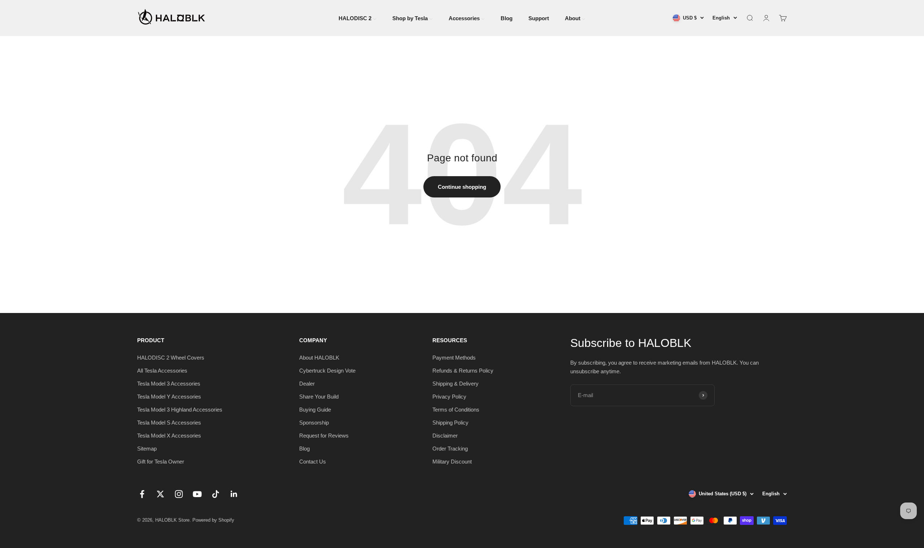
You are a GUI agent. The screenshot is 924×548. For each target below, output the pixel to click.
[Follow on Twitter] (160, 494)
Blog (304, 448)
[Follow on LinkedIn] (234, 494)
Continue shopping (462, 187)
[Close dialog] (907, 380)
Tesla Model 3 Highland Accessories (179, 409)
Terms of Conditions (455, 409)
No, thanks (835, 500)
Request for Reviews (324, 435)
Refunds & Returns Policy (462, 370)
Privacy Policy (449, 396)
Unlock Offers (835, 475)
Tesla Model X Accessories (169, 435)
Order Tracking (450, 448)
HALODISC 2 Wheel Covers (170, 358)
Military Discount (452, 461)
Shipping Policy (450, 422)
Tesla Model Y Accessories (169, 396)
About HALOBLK (319, 358)
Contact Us (312, 461)
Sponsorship (314, 422)
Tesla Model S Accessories (169, 422)
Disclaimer (445, 435)
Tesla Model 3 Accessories (168, 383)
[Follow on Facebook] (142, 494)
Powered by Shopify (213, 520)
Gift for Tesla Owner (160, 461)
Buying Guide (315, 409)
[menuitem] (357, 17)
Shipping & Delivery (455, 383)
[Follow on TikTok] (216, 494)
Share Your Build (319, 396)
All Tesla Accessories (162, 370)
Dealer (307, 383)
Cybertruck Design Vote (327, 370)
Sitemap (147, 448)
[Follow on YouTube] (197, 494)
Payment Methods (454, 358)
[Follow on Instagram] (179, 494)
